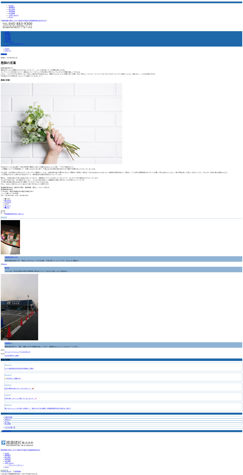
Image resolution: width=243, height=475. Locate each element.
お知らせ (21, 214)
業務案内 (12, 7)
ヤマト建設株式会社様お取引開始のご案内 (19, 368)
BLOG (11, 17)
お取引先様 (8, 417)
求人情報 (8, 424)
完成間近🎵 (9, 343)
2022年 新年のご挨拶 (12, 355)
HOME (11, 5)
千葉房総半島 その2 (11, 257)
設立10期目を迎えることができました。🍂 (19, 388)
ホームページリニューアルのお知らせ (17, 352)
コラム (7, 421)
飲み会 (7, 267)
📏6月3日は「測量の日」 (13, 378)
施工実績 (12, 9)
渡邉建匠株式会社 (11, 214)
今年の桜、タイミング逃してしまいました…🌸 (21, 398)
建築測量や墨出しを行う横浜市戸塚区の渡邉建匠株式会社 (20, 450)
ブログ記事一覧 (10, 427)
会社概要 (12, 13)
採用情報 (12, 11)
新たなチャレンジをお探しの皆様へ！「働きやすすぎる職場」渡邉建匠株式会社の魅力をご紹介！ (38, 408)
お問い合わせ (13, 15)
